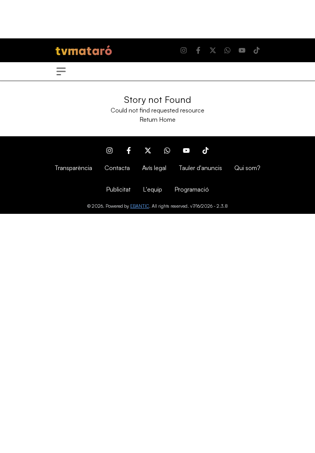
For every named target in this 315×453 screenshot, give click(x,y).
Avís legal (154, 168)
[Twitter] (212, 50)
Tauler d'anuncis (200, 168)
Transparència (73, 168)
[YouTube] (242, 50)
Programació (191, 189)
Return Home (157, 119)
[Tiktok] (256, 50)
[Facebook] (198, 50)
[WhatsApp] (227, 50)
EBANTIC (139, 206)
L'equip (152, 189)
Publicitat (118, 189)
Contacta (117, 168)
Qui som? (247, 168)
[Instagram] (183, 50)
